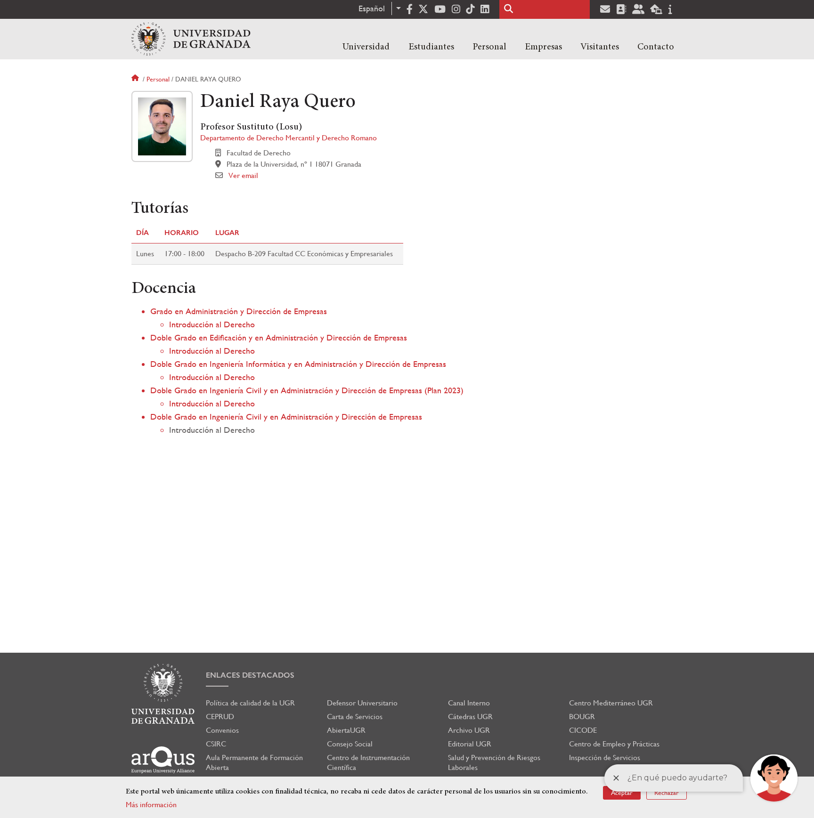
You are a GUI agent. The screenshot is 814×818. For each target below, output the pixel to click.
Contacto (655, 47)
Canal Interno (469, 702)
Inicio (136, 79)
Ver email (243, 175)
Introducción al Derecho (212, 324)
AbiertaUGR (346, 730)
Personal (489, 47)
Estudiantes (431, 47)
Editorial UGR (469, 743)
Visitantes (599, 47)
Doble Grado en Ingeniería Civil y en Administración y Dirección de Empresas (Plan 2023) (307, 390)
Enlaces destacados (250, 675)
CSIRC (216, 743)
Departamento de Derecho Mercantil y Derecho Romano (288, 137)
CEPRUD (220, 716)
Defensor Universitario (362, 702)
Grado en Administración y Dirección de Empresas (238, 311)
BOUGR (582, 716)
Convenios (222, 730)
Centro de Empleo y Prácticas (614, 743)
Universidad (366, 47)
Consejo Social (350, 743)
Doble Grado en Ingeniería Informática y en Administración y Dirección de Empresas (298, 364)
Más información (151, 804)
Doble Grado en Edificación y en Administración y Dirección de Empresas (278, 337)
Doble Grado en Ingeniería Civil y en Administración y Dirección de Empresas (286, 416)
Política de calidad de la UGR (250, 702)
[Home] (191, 39)
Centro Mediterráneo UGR (611, 702)
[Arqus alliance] (163, 759)
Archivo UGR (469, 730)
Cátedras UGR (470, 716)
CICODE (583, 730)
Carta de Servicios (355, 716)
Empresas (543, 47)
